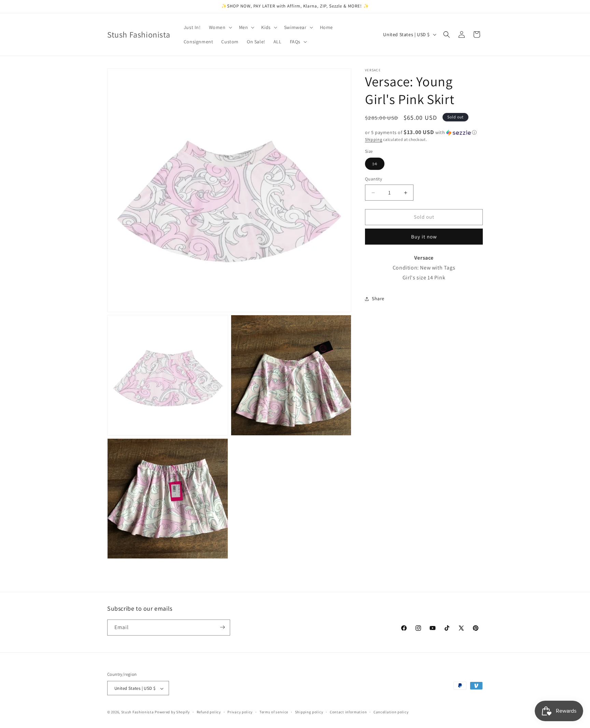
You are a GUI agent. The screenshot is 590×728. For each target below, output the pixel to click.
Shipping (373, 139)
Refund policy (209, 712)
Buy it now (424, 237)
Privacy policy (240, 712)
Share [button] (378, 299)
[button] (220, 27)
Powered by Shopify (172, 712)
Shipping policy (309, 712)
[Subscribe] (222, 627)
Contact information (348, 712)
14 (378, 165)
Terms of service (273, 712)
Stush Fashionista (137, 712)
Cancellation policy (391, 712)
